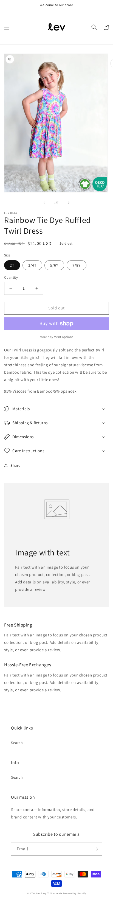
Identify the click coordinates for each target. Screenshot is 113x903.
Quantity (11, 277)
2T (12, 265)
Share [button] (15, 465)
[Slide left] (44, 203)
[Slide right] (69, 203)
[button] (7, 27)
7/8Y (76, 265)
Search (17, 742)
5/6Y (54, 265)
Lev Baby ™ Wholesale (49, 893)
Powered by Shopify (74, 893)
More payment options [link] (57, 337)
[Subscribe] (96, 849)
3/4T (32, 265)
